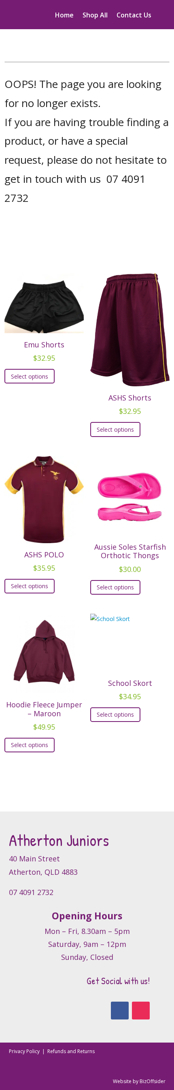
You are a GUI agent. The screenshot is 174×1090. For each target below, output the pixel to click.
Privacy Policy (25, 1051)
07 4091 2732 (31, 892)
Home (64, 15)
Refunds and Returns (71, 1051)
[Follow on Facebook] (120, 1010)
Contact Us (134, 15)
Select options (29, 376)
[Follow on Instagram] (141, 1010)
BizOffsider (153, 1081)
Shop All (95, 15)
